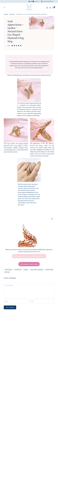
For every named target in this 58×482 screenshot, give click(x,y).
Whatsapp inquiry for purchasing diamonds (29, 256)
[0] (53, 7)
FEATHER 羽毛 (18, 269)
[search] (47, 7)
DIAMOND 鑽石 (8, 269)
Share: (9, 45)
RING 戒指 (7, 272)
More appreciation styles (29, 264)
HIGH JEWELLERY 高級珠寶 (37, 269)
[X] (14, 46)
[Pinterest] (16, 46)
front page (6, 14)
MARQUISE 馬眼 (49, 269)
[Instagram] (31, 1)
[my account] (50, 7)
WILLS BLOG (12, 14)
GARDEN (26, 269)
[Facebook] (29, 1)
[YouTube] (33, 1)
